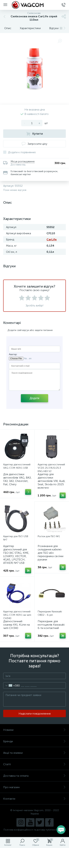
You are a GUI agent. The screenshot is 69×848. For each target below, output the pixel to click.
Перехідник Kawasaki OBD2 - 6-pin (50, 613)
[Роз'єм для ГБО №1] (52, 519)
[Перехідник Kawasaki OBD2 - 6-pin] (52, 594)
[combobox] (11, 685)
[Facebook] (49, 822)
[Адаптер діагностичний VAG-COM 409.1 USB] (17, 447)
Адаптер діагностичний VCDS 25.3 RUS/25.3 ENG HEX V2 (51, 468)
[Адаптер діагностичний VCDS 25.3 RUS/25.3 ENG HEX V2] (52, 447)
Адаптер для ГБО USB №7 (15, 538)
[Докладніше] (28, 492)
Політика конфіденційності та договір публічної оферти (34, 829)
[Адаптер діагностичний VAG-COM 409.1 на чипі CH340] (17, 594)
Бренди (8, 741)
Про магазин (11, 787)
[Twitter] (40, 822)
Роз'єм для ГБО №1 (49, 536)
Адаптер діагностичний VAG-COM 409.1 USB (16, 466)
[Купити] (63, 495)
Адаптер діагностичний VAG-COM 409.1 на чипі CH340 (17, 615)
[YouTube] (30, 822)
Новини (8, 729)
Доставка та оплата (15, 775)
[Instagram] (20, 822)
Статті (7, 764)
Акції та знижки (13, 752)
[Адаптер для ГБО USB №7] (17, 519)
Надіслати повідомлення (35, 713)
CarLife (52, 239)
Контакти (9, 798)
